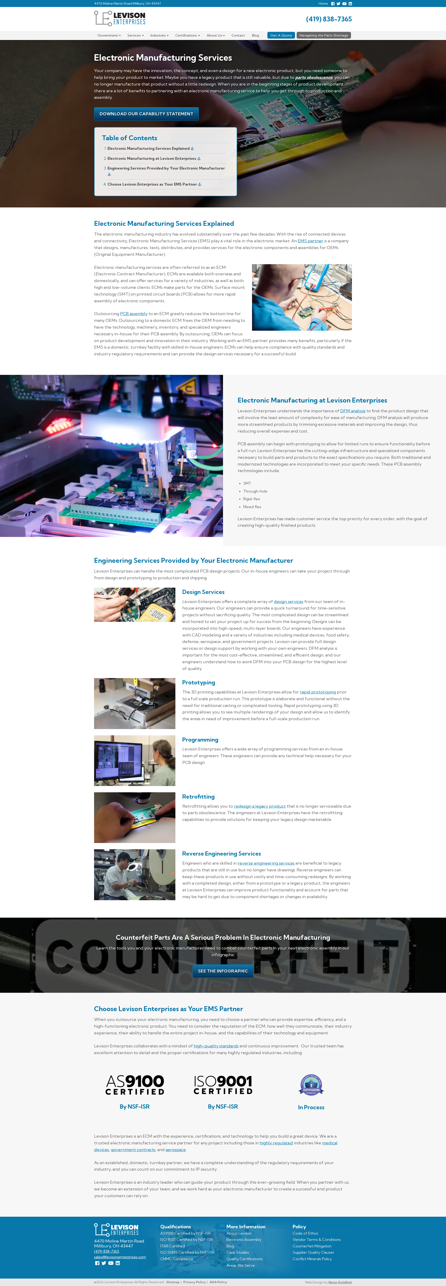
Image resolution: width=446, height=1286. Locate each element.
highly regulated (276, 1143)
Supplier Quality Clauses (313, 1252)
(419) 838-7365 (329, 19)
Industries (158, 35)
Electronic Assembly (243, 1239)
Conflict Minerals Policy (312, 1258)
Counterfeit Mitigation (312, 1246)
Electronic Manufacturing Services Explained (149, 148)
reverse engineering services (266, 863)
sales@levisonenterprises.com (120, 1257)
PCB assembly (134, 313)
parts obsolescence (313, 77)
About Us (214, 35)
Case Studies (237, 1252)
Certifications (186, 35)
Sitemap (173, 1282)
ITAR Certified (172, 1246)
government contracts (133, 1149)
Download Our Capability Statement (146, 114)
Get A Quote (281, 35)
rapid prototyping (318, 692)
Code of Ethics (305, 1233)
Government (108, 35)
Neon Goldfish (340, 1282)
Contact (238, 35)
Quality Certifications (244, 1258)
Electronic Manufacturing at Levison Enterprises (152, 158)
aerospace (176, 1149)
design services (288, 601)
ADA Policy (218, 1282)
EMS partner (310, 240)
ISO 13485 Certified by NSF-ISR (187, 1252)
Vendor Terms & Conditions (317, 1239)
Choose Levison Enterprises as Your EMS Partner (153, 184)
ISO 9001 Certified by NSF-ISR (186, 1239)
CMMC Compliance (176, 1258)
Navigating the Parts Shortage (324, 35)
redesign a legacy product (260, 806)
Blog (255, 35)
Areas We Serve (240, 1265)
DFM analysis (352, 410)
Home (323, 3)
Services (134, 35)
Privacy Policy (194, 1282)
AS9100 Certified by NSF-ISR (185, 1233)
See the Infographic (223, 971)
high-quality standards (216, 1046)
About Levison (239, 1233)
